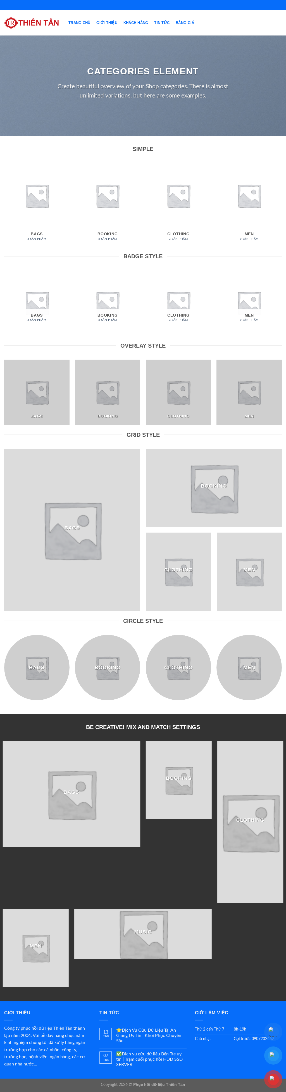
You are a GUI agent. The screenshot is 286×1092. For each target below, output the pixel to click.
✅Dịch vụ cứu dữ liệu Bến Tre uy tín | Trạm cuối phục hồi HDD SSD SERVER (149, 1059)
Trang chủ (79, 23)
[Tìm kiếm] (280, 23)
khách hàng (135, 23)
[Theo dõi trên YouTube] (145, 5)
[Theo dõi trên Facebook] (140, 5)
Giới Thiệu (106, 23)
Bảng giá (185, 23)
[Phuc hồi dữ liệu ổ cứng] (32, 23)
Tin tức (162, 23)
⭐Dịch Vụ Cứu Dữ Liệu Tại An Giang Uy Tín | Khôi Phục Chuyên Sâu (148, 1035)
